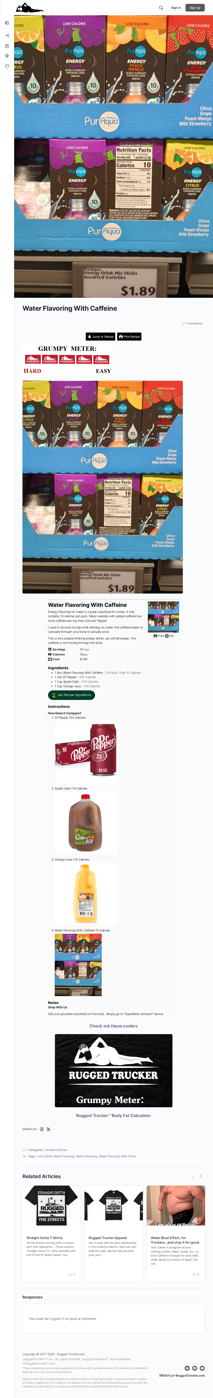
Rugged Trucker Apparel (108, 1238)
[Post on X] (48, 1129)
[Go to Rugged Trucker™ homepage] (30, 7)
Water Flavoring (86, 1156)
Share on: (30, 1129)
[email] (187, 1368)
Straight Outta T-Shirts (44, 1238)
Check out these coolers (113, 1026)
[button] (71, 695)
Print (160, 636)
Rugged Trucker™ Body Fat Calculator (113, 1115)
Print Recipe (131, 336)
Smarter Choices (56, 1150)
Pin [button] (171, 636)
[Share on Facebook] (41, 1129)
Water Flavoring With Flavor (117, 1156)
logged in (57, 1319)
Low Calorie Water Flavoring (55, 1156)
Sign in (176, 7)
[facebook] (194, 1368)
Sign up (195, 7)
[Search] (161, 7)
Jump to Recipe (102, 336)
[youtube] (202, 1368)
